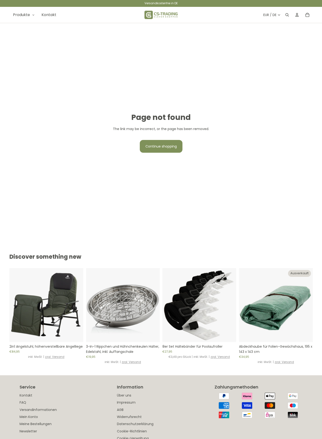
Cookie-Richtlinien (132, 431)
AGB (120, 409)
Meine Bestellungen (36, 424)
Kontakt (26, 395)
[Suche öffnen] (287, 15)
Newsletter (28, 431)
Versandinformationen (38, 409)
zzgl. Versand (54, 357)
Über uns (124, 395)
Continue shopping (161, 146)
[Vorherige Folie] (16, 305)
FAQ (23, 402)
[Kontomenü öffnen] (297, 15)
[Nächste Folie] (76, 305)
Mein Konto (29, 416)
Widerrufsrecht (129, 416)
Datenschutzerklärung (135, 424)
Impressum (126, 402)
